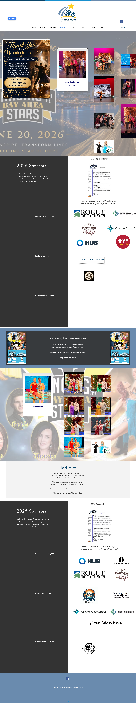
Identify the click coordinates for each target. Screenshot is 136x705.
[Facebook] (121, 21)
